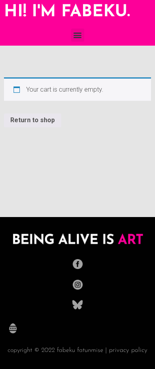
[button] (77, 35)
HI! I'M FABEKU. (67, 12)
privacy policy (128, 350)
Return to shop (32, 120)
